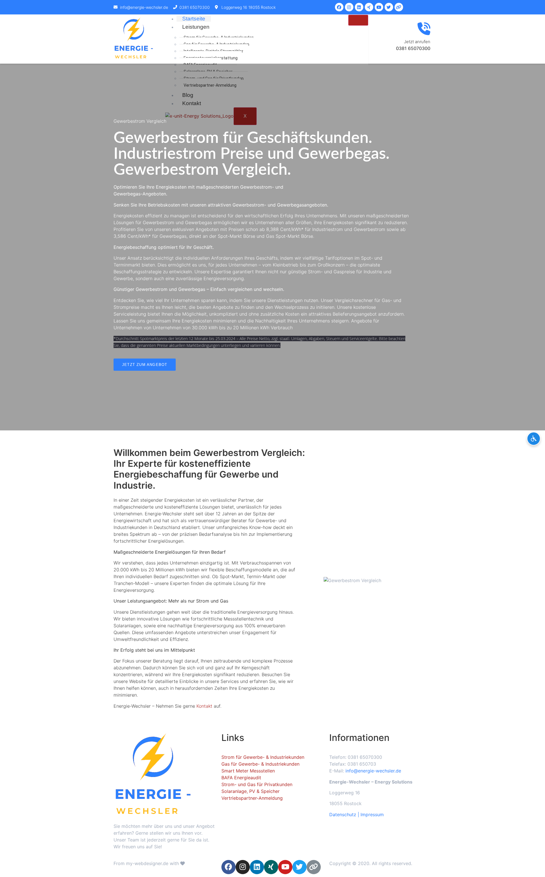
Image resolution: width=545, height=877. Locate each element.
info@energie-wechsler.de (373, 771)
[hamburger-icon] (358, 20)
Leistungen (195, 27)
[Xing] (369, 7)
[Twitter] (389, 7)
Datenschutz (342, 814)
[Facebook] (339, 7)
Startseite (193, 19)
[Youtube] (379, 7)
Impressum (372, 814)
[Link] (399, 7)
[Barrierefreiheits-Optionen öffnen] (533, 438)
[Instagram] (349, 7)
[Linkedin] (359, 7)
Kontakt (204, 706)
